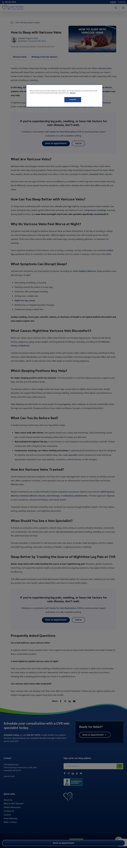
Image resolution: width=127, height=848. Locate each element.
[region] (64, 96)
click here (73, 93)
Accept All (73, 100)
